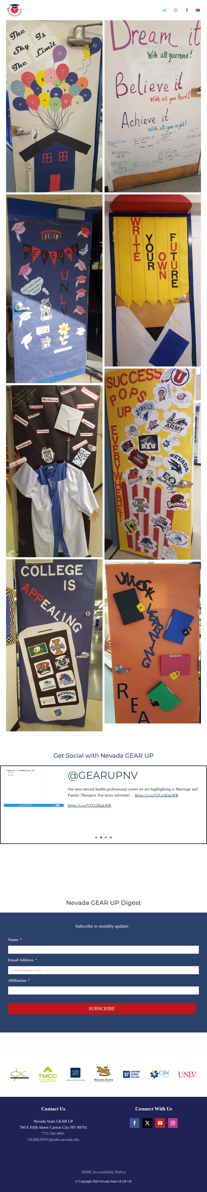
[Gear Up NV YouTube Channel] (198, 10)
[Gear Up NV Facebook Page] (187, 10)
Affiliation (19, 980)
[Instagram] (173, 1123)
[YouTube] (160, 1123)
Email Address (22, 960)
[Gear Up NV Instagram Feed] (176, 10)
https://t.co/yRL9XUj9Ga (114, 789)
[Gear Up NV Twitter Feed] (165, 10)
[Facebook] (134, 1123)
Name (15, 939)
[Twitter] (147, 1123)
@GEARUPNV (103, 775)
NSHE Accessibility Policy (103, 1172)
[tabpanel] (103, 804)
